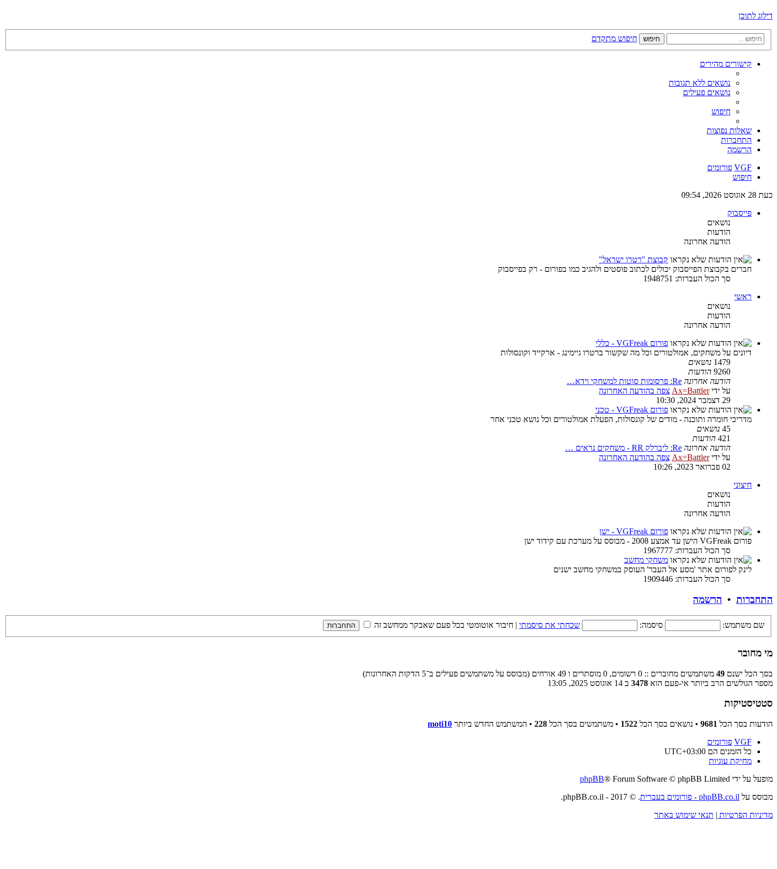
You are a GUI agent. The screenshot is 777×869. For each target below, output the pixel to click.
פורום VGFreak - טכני (631, 409)
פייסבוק (739, 212)
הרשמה (707, 599)
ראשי (743, 296)
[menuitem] (699, 82)
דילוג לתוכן (755, 15)
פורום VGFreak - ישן (633, 531)
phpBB (592, 778)
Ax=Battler (690, 390)
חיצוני (743, 484)
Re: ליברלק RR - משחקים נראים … (623, 447)
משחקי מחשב (646, 559)
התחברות (754, 599)
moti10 (440, 723)
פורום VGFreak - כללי (632, 343)
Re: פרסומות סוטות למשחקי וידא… (624, 381)
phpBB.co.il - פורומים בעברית (689, 796)
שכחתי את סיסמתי (549, 624)
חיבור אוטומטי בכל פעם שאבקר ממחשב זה (442, 624)
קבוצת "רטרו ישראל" (633, 259)
